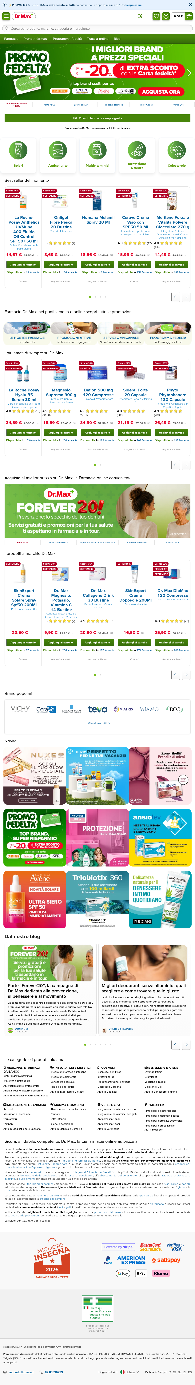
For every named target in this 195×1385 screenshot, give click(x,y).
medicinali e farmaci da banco (81, 1160)
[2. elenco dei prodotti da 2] (100, 464)
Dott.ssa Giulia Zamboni (121, 1029)
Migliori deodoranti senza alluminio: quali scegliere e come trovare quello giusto (144, 988)
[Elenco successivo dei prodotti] (186, 297)
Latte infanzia (58, 1119)
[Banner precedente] (5, 72)
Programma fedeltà (67, 39)
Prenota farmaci (36, 39)
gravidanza (146, 1195)
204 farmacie (69, 440)
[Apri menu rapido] (6, 16)
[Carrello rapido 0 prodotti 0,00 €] (189, 16)
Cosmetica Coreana (109, 1086)
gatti (68, 1207)
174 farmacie (144, 650)
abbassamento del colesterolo (117, 1175)
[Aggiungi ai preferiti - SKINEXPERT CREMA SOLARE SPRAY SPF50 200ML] (37, 564)
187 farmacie (106, 650)
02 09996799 (54, 1372)
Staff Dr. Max (21, 1029)
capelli (186, 1184)
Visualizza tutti (97, 723)
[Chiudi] (190, 4)
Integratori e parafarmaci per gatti (117, 1114)
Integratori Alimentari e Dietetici (93, 1172)
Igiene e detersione (62, 1123)
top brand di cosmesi (40, 1184)
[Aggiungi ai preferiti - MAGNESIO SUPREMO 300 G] (74, 364)
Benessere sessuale (62, 1081)
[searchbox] (97, 28)
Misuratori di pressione (17, 1114)
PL (184, 1372)
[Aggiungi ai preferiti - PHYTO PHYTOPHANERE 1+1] (186, 364)
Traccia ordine (98, 39)
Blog (117, 39)
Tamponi (8, 1123)
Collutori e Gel (153, 1086)
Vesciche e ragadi (155, 1081)
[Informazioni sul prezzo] (37, 255)
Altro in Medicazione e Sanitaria (22, 1128)
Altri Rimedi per (154, 1129)
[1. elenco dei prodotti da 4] (90, 297)
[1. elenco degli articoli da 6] (85, 1045)
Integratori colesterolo (63, 1077)
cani (60, 1207)
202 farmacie (144, 440)
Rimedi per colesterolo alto (160, 1110)
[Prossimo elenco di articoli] (186, 1045)
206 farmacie (69, 650)
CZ (174, 1372)
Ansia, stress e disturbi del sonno (23, 1090)
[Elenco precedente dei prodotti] (175, 297)
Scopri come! (133, 4)
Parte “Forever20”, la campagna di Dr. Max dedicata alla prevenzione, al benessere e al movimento (43, 991)
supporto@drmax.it (21, 1372)
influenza (43, 1164)
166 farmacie (69, 272)
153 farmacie (32, 440)
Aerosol (8, 1109)
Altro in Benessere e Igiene (161, 1091)
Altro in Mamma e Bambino (66, 1128)
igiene (181, 1187)
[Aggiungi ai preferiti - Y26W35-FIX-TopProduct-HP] (37, 191)
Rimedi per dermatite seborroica (163, 1120)
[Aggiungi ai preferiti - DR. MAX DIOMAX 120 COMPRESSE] (186, 564)
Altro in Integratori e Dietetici (67, 1091)
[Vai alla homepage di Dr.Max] (24, 16)
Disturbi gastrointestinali (17, 1075)
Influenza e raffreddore (16, 1080)
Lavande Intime (153, 1072)
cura (7, 1190)
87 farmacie (32, 650)
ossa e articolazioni (81, 1175)
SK (179, 1372)
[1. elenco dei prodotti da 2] (95, 465)
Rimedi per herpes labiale (160, 1125)
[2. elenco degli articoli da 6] (90, 1044)
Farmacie (11, 39)
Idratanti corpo (106, 1077)
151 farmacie (144, 272)
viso (167, 1184)
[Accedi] (166, 16)
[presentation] (23, 200)
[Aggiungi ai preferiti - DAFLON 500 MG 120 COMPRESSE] (111, 364)
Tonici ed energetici (62, 1086)
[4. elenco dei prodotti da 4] (105, 296)
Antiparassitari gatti (109, 1123)
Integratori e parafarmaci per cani (117, 1109)
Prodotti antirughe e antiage (114, 1081)
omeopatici (36, 1172)
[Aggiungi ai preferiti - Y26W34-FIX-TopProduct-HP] (74, 191)
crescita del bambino (53, 1198)
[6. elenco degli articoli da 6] (110, 1044)
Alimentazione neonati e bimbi (68, 1109)
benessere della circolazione (38, 1175)
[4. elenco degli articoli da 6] (100, 1044)
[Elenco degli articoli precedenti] (175, 1045)
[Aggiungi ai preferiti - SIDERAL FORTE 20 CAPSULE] (148, 364)
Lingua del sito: (108, 1372)
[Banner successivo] (189, 72)
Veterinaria (157, 1204)
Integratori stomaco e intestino (68, 1072)
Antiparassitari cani (109, 1119)
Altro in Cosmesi (107, 1091)
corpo (174, 1184)
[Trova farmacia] (140, 16)
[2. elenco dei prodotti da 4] (95, 296)
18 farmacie (32, 272)
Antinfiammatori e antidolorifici (21, 1085)
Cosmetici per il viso (109, 1072)
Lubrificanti (151, 1077)
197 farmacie (181, 440)
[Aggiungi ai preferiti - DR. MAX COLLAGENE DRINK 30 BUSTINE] (111, 564)
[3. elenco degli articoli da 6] (95, 1044)
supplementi (27, 1178)
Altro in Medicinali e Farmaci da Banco (25, 1095)
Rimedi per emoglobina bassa (162, 1115)
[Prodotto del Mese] (97, 511)
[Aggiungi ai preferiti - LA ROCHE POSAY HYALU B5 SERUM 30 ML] (37, 364)
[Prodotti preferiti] (156, 16)
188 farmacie (181, 272)
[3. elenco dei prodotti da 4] (100, 296)
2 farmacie (107, 272)
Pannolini (55, 1114)
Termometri (10, 1119)
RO (190, 1372)
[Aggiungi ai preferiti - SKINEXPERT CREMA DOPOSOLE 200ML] (148, 564)
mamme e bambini (47, 1195)
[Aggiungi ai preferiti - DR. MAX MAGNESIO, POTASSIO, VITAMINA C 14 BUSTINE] (74, 564)
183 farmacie (106, 440)
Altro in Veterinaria (108, 1128)
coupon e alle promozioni (23, 1215)
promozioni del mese (107, 1212)
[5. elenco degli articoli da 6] (105, 1044)
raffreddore (60, 1164)
